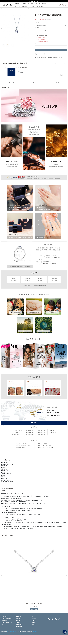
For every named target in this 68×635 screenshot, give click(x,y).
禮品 (16, 6)
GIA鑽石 (37, 27)
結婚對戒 (24, 3)
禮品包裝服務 (19, 624)
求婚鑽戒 (17, 3)
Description (12, 82)
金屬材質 (37, 23)
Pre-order (51, 50)
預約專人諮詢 (40, 6)
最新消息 (34, 622)
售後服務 (18, 622)
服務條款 (18, 618)
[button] (32, 28)
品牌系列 (37, 3)
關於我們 (34, 618)
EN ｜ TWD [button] (55, 5)
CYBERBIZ (34, 631)
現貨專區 (44, 3)
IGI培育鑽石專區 (23, 6)
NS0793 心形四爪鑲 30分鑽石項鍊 (34, 603)
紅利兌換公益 (19, 626)
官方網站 (32, 6)
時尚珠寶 (30, 3)
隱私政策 (34, 624)
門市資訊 (34, 620)
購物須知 (18, 620)
